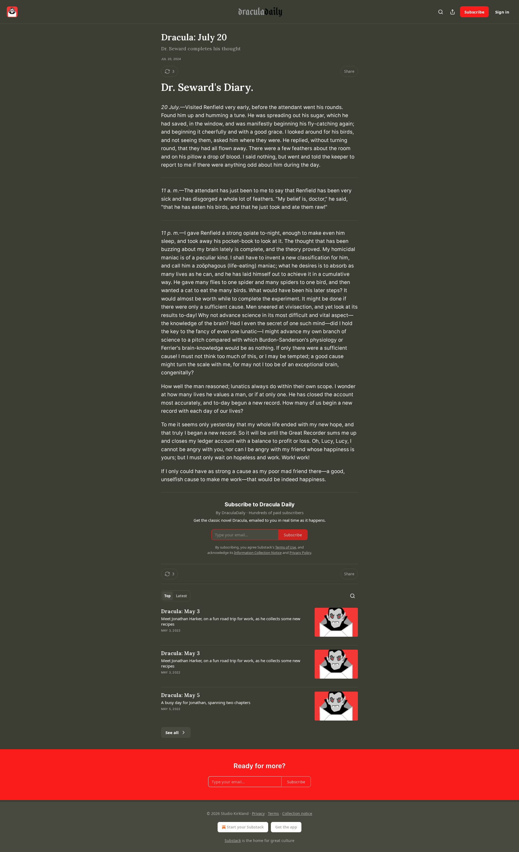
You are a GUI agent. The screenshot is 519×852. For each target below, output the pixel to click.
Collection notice (297, 813)
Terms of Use (285, 547)
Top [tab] (167, 595)
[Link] (153, 87)
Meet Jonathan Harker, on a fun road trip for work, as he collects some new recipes (230, 621)
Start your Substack (245, 827)
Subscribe (474, 12)
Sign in (502, 12)
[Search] (440, 11)
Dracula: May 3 (180, 611)
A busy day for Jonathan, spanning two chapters (205, 702)
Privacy (258, 813)
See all (172, 732)
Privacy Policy (300, 552)
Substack (233, 840)
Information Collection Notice (258, 552)
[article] (259, 624)
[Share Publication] (452, 11)
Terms (273, 813)
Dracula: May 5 (180, 695)
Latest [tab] (181, 595)
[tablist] (175, 595)
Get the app (286, 827)
